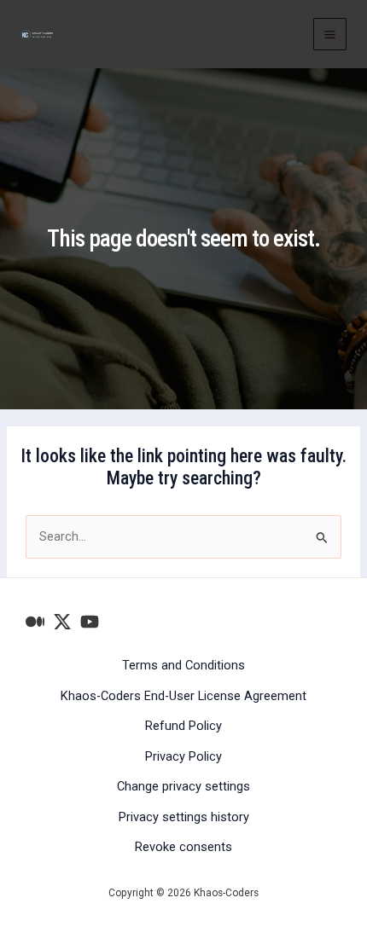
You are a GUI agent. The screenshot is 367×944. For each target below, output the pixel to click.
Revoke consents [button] (183, 846)
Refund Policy (183, 725)
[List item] (35, 621)
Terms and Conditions (183, 665)
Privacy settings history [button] (184, 817)
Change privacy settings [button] (183, 786)
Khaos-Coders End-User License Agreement (183, 696)
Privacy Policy (183, 756)
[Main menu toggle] (330, 34)
